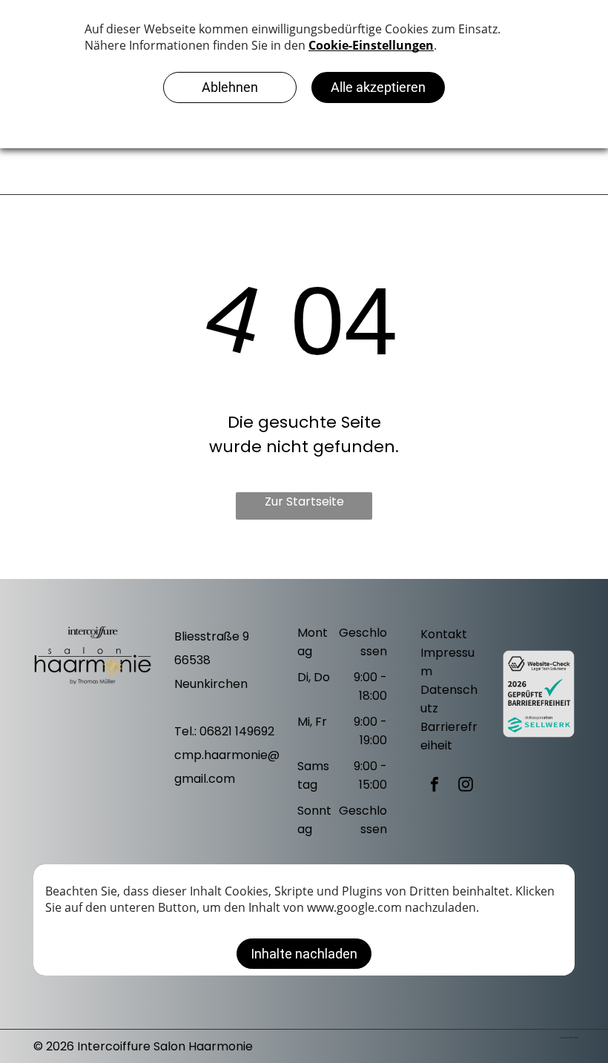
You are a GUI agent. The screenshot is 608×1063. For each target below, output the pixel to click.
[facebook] (434, 786)
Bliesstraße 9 (211, 636)
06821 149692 (236, 731)
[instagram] (466, 786)
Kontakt (443, 634)
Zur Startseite (304, 501)
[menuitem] (459, 168)
